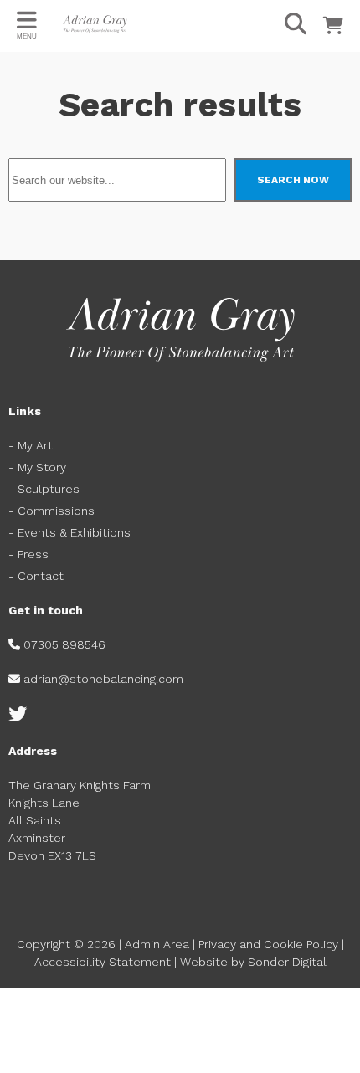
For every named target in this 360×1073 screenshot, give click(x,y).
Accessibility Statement (102, 961)
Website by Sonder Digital (253, 961)
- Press (28, 554)
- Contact (37, 576)
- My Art (30, 445)
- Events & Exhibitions (69, 532)
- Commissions (51, 510)
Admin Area (157, 944)
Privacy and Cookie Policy (268, 944)
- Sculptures (44, 488)
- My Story (37, 467)
